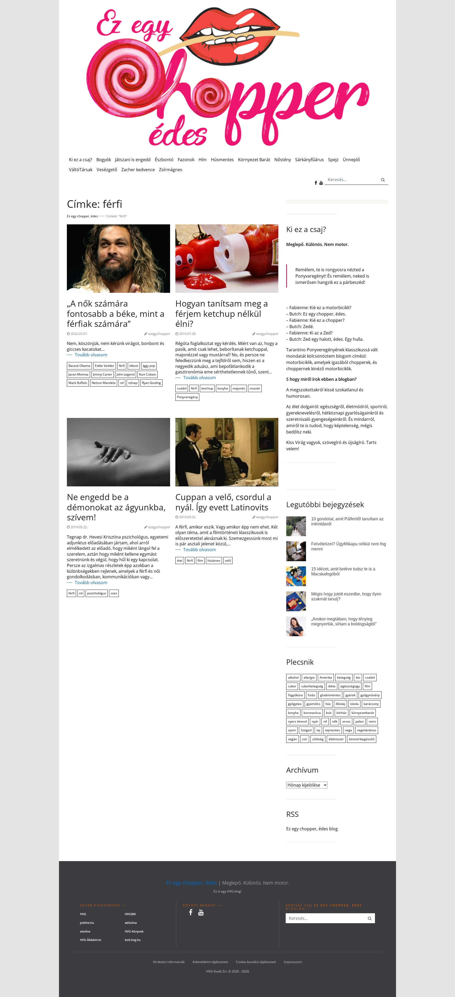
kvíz (329, 712)
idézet (133, 365)
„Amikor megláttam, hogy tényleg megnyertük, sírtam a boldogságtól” (344, 621)
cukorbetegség (312, 686)
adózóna (131, 923)
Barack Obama (79, 365)
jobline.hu (87, 923)
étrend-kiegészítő (361, 739)
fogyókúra (295, 695)
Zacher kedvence (138, 169)
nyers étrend (297, 721)
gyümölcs (313, 704)
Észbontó (164, 159)
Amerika (326, 677)
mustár (255, 388)
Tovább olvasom (91, 355)
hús (328, 704)
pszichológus (96, 593)
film (200, 560)
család (181, 388)
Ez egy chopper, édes (191, 883)
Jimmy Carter (102, 374)
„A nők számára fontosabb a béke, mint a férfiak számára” (116, 313)
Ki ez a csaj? (80, 159)
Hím (203, 159)
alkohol (293, 677)
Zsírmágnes (170, 169)
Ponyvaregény (187, 397)
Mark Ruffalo (77, 383)
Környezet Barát (254, 159)
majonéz (239, 388)
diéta (331, 686)
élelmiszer (336, 739)
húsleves (213, 560)
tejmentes (332, 730)
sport (292, 730)
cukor (292, 686)
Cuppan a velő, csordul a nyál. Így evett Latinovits (223, 502)
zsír (304, 739)
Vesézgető (107, 169)
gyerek (350, 695)
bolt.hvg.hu (133, 940)
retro (372, 721)
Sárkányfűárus (309, 159)
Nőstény (282, 159)
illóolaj (340, 704)
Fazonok (186, 159)
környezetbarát (363, 712)
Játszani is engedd (133, 159)
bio (358, 677)
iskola (354, 704)
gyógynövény (370, 695)
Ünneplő (351, 159)
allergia (309, 677)
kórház (342, 712)
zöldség (318, 739)
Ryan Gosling (151, 383)
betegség (344, 677)
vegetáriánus (366, 730)
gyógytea (294, 704)
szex (114, 593)
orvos (346, 721)
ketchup (207, 388)
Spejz (333, 159)
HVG (83, 914)
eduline (85, 931)
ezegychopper (159, 333)
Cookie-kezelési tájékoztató (256, 962)
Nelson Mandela (104, 383)
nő (122, 383)
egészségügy (350, 686)
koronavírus (312, 712)
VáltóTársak (80, 169)
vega (348, 730)
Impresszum (293, 962)
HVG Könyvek (134, 931)
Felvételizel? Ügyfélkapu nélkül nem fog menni (348, 546)
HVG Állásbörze (90, 940)
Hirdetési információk (169, 962)
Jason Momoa (78, 374)
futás (311, 695)
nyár (315, 721)
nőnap (132, 383)
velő (228, 560)
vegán (292, 739)
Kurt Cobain (147, 374)
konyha (222, 388)
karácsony (371, 704)
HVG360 (130, 914)
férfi (122, 365)
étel (179, 560)
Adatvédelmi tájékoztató (210, 962)
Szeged (306, 730)
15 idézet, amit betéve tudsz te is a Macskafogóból (343, 571)
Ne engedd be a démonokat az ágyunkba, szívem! (116, 507)
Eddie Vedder (104, 365)
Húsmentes (222, 159)
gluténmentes (330, 695)
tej (318, 730)
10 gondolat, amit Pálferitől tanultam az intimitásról (347, 521)
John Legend (126, 374)
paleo (359, 721)
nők (334, 721)
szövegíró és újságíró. (343, 442)
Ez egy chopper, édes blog (312, 829)
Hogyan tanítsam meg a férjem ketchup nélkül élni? (221, 313)
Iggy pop (149, 365)
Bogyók (103, 159)
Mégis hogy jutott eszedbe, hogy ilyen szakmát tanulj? (346, 596)
